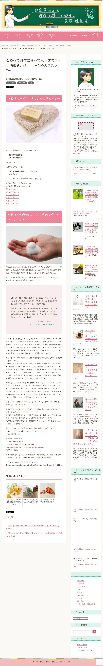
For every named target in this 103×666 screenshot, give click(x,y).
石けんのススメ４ (12, 198)
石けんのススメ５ (12, 201)
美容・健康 (29, 36)
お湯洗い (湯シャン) (40, 36)
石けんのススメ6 (17, 267)
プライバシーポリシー (85, 650)
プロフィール (18, 36)
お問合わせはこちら (95, 36)
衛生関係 (80, 581)
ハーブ (79, 598)
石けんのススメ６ (12, 203)
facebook (73, 36)
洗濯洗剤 (80, 595)
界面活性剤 (51, 36)
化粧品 (79, 592)
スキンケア (81, 586)
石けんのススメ (11, 189)
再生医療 (80, 601)
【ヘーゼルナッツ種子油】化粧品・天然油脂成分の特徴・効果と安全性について (91, 195)
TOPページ (7, 36)
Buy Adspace (82, 645)
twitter (84, 36)
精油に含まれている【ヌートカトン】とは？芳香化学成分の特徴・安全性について (91, 269)
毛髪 (79, 589)
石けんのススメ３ (12, 195)
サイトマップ (62, 36)
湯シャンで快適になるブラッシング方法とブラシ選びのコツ (91, 404)
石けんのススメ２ (12, 192)
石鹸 (30, 83)
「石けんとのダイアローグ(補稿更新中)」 (43, 324)
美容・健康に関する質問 (86, 604)
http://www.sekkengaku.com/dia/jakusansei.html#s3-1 (25, 447)
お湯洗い (80, 584)
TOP (21, 45)
